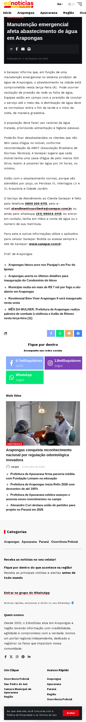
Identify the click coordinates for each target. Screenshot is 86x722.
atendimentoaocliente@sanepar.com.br (41, 208)
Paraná (44, 541)
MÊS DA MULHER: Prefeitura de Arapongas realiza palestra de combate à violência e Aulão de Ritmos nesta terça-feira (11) (42, 314)
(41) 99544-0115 (48, 214)
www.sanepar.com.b (44, 244)
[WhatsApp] (25, 377)
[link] (36, 203)
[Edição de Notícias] (18, 4)
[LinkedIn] (29, 657)
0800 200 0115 (36, 203)
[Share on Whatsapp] (60, 333)
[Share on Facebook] (16, 49)
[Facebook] (25, 363)
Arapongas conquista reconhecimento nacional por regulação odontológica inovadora (39, 455)
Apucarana (29, 541)
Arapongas (14, 444)
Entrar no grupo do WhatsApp (27, 593)
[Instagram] (63, 363)
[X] (11, 657)
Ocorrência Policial (64, 541)
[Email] (23, 49)
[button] (71, 713)
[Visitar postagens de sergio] (8, 467)
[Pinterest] (23, 657)
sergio (15, 466)
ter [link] (38, 87)
